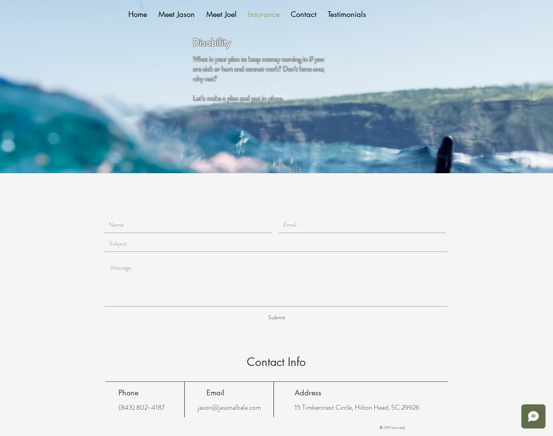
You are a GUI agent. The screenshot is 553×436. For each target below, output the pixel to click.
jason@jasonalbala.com (229, 407)
